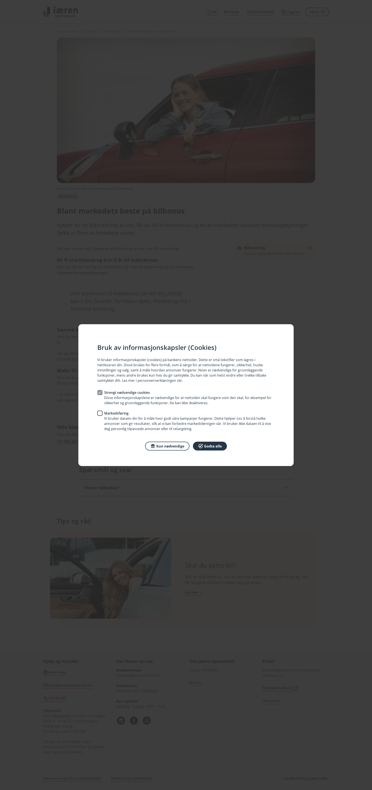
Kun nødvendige (170, 446)
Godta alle (213, 446)
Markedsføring (116, 413)
